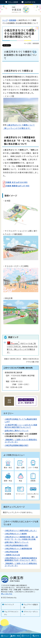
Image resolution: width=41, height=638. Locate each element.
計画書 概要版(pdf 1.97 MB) (17, 185)
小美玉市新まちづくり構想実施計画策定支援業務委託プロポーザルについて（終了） (21, 559)
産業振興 (12, 20)
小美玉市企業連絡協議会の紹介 (16, 445)
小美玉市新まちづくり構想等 (16, 533)
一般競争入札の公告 (12, 555)
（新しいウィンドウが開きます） (17, 128)
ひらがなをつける (29, 2)
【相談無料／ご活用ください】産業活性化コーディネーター (21, 440)
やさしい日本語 (13, 2)
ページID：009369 (31, 43)
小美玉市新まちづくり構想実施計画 (18, 548)
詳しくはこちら (6, 594)
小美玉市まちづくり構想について (21, 125)
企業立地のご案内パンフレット (17, 430)
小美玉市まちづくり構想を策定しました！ (21, 530)
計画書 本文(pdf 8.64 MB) (17, 182)
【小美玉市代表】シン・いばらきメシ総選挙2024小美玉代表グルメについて (21, 425)
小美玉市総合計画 (11, 551)
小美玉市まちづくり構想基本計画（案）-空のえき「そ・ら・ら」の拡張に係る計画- (21, 538)
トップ (4, 20)
